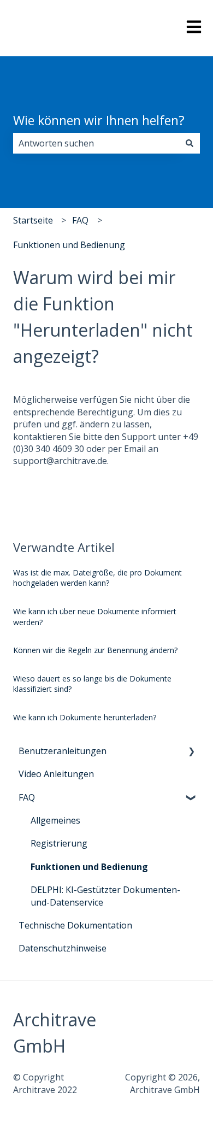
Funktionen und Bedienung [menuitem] (89, 867)
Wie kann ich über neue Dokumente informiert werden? (94, 616)
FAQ (80, 220)
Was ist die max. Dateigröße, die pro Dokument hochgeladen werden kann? (97, 578)
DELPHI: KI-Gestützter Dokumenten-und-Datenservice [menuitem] (105, 896)
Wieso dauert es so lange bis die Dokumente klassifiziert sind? (92, 684)
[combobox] (96, 143)
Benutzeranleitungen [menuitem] (62, 751)
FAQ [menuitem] (27, 797)
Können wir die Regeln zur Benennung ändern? (95, 650)
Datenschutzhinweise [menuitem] (62, 948)
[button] (191, 752)
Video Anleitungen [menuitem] (56, 774)
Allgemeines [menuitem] (55, 820)
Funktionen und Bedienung (69, 245)
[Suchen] (189, 143)
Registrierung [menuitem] (59, 843)
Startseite (33, 220)
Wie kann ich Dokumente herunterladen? (84, 717)
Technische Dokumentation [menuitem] (75, 925)
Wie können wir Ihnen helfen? (99, 120)
